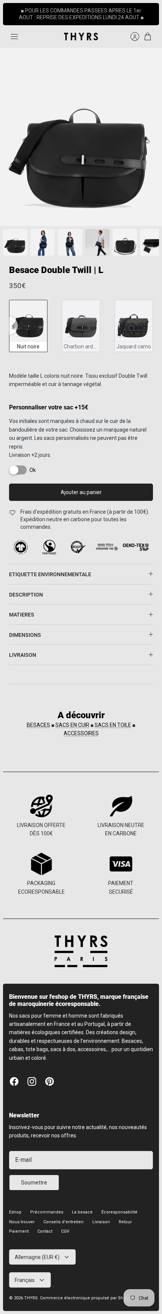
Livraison (101, 1215)
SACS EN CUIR (72, 719)
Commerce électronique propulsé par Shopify (86, 1292)
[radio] (28, 319)
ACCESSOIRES (81, 727)
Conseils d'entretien (63, 1215)
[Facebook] (14, 1075)
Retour (125, 1215)
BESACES (38, 719)
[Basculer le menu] (14, 30)
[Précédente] (12, 11)
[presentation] (13, 319)
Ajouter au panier (81, 486)
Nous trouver (22, 1215)
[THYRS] (81, 30)
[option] (81, 130)
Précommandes (46, 1205)
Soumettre (34, 1176)
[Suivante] (149, 11)
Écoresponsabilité (119, 1205)
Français (25, 1274)
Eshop (15, 1205)
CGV (65, 1224)
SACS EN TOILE (113, 719)
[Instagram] (32, 1075)
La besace (82, 1205)
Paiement (19, 1224)
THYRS (31, 1292)
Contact (44, 1224)
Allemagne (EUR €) (37, 1251)
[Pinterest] (49, 1075)
